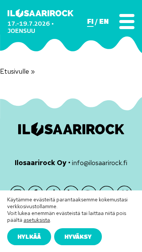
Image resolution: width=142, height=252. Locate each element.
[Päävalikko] (127, 21)
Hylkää (29, 236)
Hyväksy (78, 236)
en (104, 21)
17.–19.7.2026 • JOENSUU (31, 27)
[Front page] (40, 13)
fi (90, 21)
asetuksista (36, 219)
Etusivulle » (17, 71)
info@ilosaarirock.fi (99, 162)
